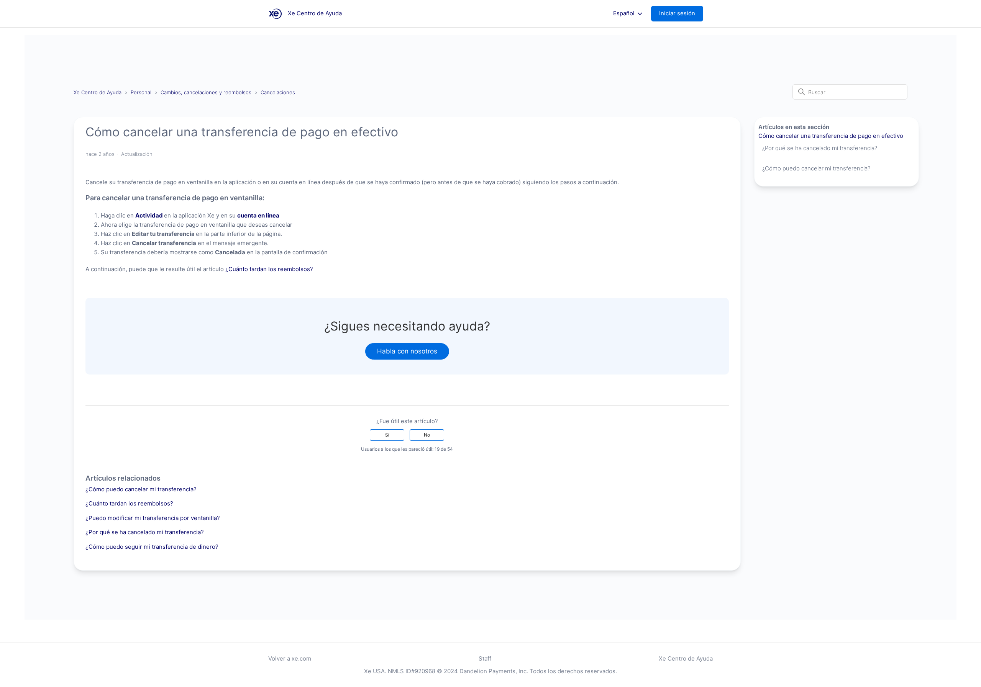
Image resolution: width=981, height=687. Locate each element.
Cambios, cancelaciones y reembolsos (206, 92)
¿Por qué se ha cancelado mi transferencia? (144, 532)
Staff (485, 658)
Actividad (149, 215)
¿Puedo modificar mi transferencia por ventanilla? (152, 518)
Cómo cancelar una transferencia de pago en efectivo (830, 135)
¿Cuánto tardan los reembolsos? (269, 269)
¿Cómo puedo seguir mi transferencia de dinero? (151, 546)
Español (624, 13)
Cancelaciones (278, 92)
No (427, 435)
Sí (387, 435)
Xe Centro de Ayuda (97, 92)
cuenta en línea (258, 215)
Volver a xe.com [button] (289, 658)
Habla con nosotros (407, 351)
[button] (681, 13)
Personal (141, 92)
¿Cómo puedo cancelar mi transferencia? (141, 489)
